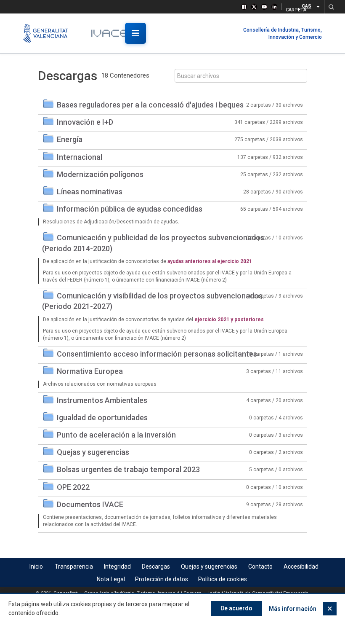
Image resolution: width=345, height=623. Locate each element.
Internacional (79, 157)
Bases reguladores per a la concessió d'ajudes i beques (150, 104)
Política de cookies (222, 579)
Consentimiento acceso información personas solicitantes (157, 353)
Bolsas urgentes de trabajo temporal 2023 (128, 469)
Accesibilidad (301, 566)
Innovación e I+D (85, 122)
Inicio (36, 566)
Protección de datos (161, 579)
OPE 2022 (73, 487)
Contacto (260, 566)
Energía (69, 139)
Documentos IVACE (90, 504)
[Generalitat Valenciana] (49, 33)
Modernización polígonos (100, 174)
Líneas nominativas (89, 191)
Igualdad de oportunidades (102, 417)
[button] (331, 6)
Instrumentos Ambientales (102, 400)
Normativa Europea (90, 371)
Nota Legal (111, 579)
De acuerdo (236, 608)
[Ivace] (115, 33)
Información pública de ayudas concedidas (129, 208)
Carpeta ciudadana (287, 8)
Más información (292, 608)
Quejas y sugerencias (93, 452)
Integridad (117, 566)
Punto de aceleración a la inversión (116, 434)
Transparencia (74, 566)
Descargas (156, 566)
